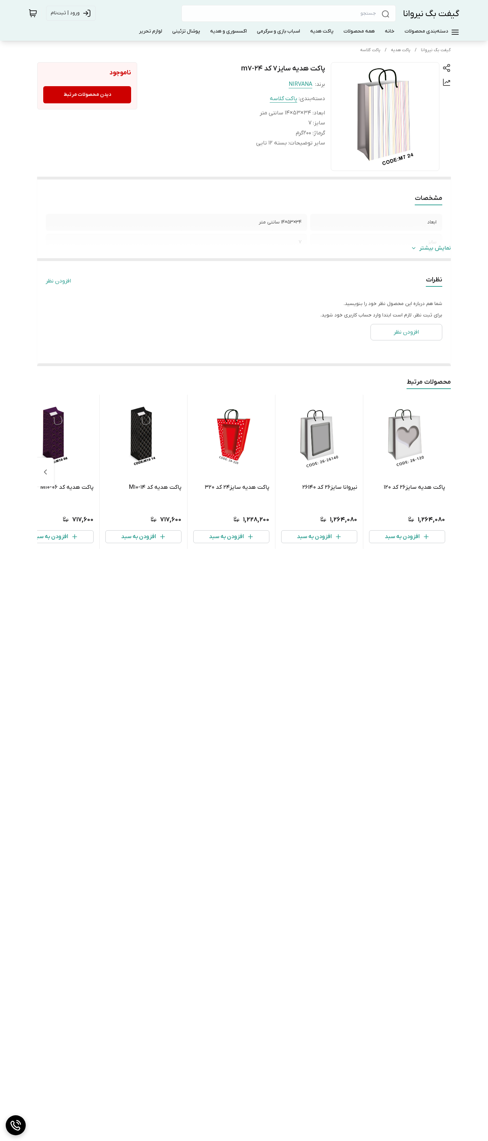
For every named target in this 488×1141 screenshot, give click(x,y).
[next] (45, 472)
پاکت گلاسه (370, 50)
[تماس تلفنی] (16, 1125)
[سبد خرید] (33, 13)
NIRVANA (300, 84)
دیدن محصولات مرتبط (87, 94)
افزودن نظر (58, 281)
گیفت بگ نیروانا (431, 14)
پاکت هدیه (400, 50)
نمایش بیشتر (435, 248)
